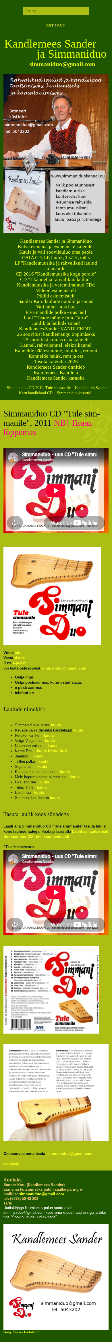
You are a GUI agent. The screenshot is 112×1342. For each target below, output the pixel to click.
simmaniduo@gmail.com (61, 64)
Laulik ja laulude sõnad (56, 323)
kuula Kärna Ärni (52, 751)
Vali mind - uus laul (56, 307)
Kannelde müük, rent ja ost (56, 356)
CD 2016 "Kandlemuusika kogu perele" (56, 274)
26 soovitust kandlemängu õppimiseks (56, 334)
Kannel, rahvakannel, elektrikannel (56, 345)
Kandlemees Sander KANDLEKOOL (56, 328)
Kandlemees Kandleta (56, 372)
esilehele (11, 1164)
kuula (56, 725)
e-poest (19, 663)
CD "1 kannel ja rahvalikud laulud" (56, 279)
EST (50, 26)
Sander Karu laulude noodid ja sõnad (56, 301)
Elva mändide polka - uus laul (56, 312)
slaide (19, 658)
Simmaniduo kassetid (74, 393)
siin (18, 653)
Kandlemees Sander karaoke (56, 378)
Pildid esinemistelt (56, 296)
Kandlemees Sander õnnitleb (56, 367)
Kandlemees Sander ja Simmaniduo (56, 241)
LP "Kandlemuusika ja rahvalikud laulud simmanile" (56, 265)
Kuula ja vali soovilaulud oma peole (56, 252)
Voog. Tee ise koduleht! (21, 1332)
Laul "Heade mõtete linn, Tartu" (56, 318)
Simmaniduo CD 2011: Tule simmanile (39, 388)
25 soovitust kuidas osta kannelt (56, 339)
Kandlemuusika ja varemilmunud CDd (56, 285)
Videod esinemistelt (56, 290)
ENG (61, 26)
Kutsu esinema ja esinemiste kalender (56, 246)
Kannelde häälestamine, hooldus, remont (56, 350)
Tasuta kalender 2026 (56, 361)
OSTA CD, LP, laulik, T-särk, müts (56, 257)
